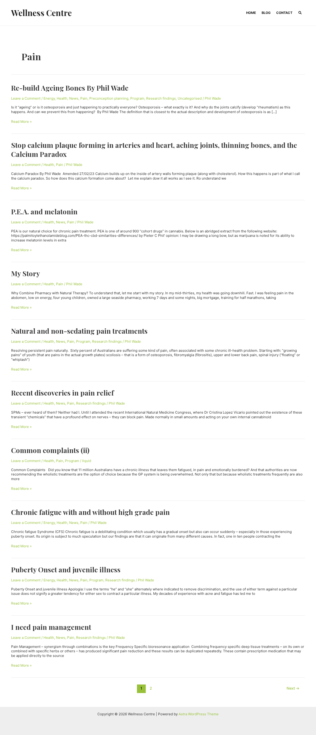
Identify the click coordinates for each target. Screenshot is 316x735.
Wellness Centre (41, 12)
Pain (83, 98)
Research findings (161, 98)
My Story (25, 273)
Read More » (21, 121)
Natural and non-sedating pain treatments (79, 331)
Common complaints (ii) (50, 450)
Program (137, 98)
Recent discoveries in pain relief (62, 392)
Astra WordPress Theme (199, 714)
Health (62, 98)
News (73, 98)
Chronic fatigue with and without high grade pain (90, 512)
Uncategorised (190, 98)
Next (293, 688)
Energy (49, 98)
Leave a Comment (25, 98)
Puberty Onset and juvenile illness (66, 569)
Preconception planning (108, 98)
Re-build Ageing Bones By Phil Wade (69, 87)
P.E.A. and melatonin (44, 211)
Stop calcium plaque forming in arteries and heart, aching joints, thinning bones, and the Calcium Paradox (154, 149)
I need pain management (51, 627)
